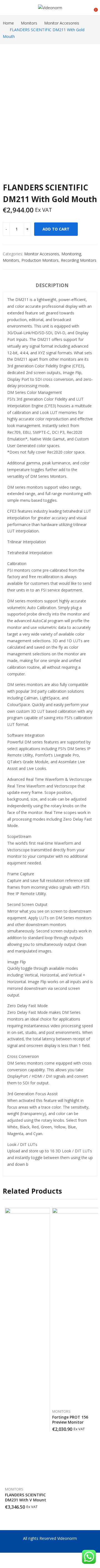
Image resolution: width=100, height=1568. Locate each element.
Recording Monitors (78, 260)
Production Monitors (40, 260)
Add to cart (55, 229)
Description (52, 285)
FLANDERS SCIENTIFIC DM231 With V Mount (25, 1497)
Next (93, 1358)
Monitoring (71, 253)
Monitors (11, 260)
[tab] (52, 286)
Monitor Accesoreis (41, 253)
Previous (6, 1358)
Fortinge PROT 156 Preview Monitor (70, 1419)
